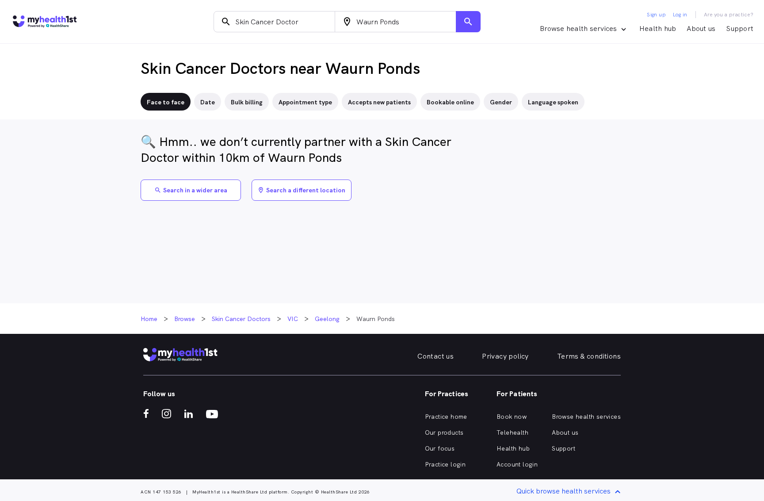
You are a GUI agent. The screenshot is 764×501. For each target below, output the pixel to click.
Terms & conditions (589, 356)
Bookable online (450, 102)
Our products (444, 432)
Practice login (445, 464)
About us (701, 28)
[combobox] (274, 21)
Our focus (440, 448)
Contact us (435, 356)
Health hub (657, 28)
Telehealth (512, 432)
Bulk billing (247, 102)
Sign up (656, 14)
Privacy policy (505, 356)
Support (739, 28)
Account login (517, 464)
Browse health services (586, 417)
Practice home (446, 417)
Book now (512, 417)
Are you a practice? (729, 14)
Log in (680, 14)
